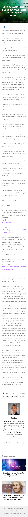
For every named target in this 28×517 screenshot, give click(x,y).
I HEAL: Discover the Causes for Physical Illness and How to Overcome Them (14, 469)
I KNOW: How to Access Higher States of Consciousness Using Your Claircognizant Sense (14, 491)
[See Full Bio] (18, 436)
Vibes (11, 19)
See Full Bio (13, 436)
